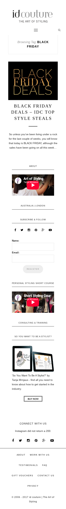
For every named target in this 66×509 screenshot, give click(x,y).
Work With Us (40, 455)
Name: (15, 240)
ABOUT (21, 455)
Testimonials (28, 465)
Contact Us (46, 475)
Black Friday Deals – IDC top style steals (33, 112)
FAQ (44, 465)
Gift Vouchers (22, 475)
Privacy (32, 486)
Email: (15, 252)
